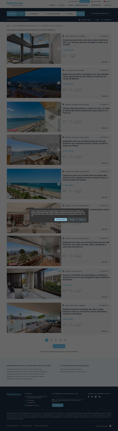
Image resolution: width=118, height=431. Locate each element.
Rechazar (82, 219)
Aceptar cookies (61, 219)
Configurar (72, 219)
